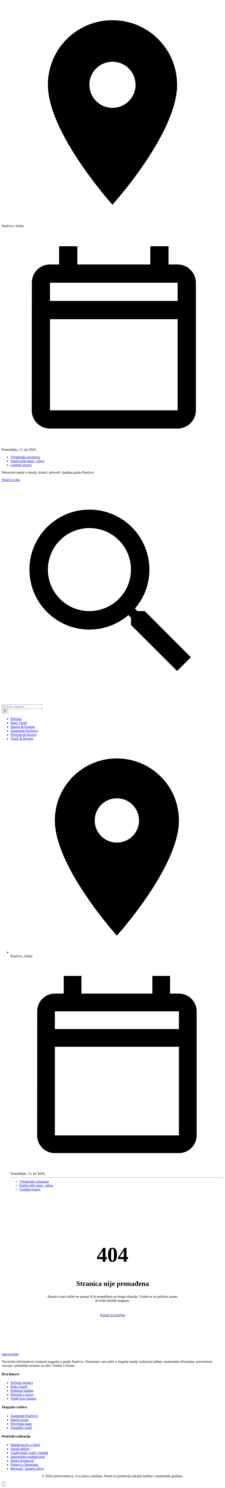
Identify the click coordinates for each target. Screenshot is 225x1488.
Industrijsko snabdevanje (28, 1457)
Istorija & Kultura (23, 727)
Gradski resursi (21, 465)
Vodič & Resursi (22, 738)
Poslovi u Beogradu (24, 1464)
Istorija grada (20, 1420)
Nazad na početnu (112, 1315)
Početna (16, 719)
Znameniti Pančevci (24, 731)
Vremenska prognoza (25, 457)
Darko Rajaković (22, 1461)
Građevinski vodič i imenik (29, 1453)
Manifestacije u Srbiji (25, 1445)
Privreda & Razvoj (23, 735)
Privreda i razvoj (22, 1394)
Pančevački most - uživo (27, 461)
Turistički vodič (21, 1428)
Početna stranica (22, 1383)
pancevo (10, 1354)
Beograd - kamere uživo (27, 1468)
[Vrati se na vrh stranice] (3, 1484)
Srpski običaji (20, 1449)
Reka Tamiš (19, 723)
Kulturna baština (22, 1390)
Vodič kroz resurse (23, 1398)
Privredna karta (21, 1424)
